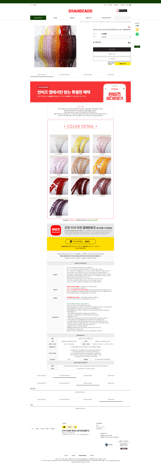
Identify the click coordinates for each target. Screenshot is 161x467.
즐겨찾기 (35, 5)
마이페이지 (137, 23)
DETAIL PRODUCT (41, 74)
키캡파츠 (72, 18)
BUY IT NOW (112, 49)
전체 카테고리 (38, 18)
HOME (81, 21)
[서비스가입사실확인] (114, 437)
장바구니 (137, 26)
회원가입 (110, 5)
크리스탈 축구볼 (95, 21)
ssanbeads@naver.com (114, 460)
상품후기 (47, 428)
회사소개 (66, 455)
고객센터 (122, 5)
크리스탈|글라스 (87, 21)
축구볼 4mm (102, 21)
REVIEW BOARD (88, 74)
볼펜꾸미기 (89, 18)
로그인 (105, 5)
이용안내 (73, 455)
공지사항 (42, 428)
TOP (138, 46)
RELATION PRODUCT (64, 74)
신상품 (55, 18)
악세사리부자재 (106, 18)
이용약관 (91, 455)
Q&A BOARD (111, 74)
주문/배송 (52, 428)
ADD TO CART (111, 54)
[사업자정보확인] (84, 459)
